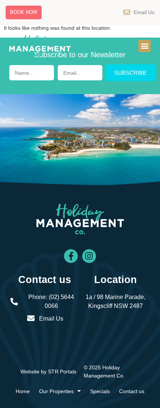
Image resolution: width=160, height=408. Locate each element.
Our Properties (56, 391)
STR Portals (62, 372)
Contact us (131, 391)
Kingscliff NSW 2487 (115, 306)
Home (23, 391)
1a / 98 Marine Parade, (115, 297)
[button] (144, 46)
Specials (100, 391)
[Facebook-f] (71, 256)
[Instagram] (89, 256)
